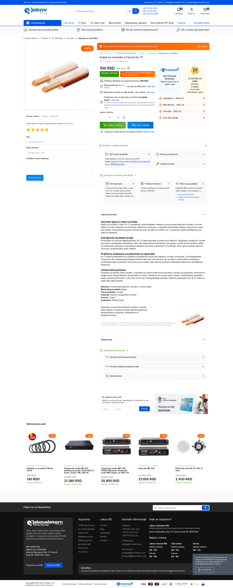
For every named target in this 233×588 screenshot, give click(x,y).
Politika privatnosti (85, 584)
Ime (28, 137)
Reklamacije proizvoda (114, 350)
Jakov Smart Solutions (44, 585)
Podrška (159, 2)
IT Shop (82, 23)
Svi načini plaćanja (86, 529)
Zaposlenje (105, 533)
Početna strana (30, 38)
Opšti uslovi (83, 533)
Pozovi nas (148, 2)
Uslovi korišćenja (69, 584)
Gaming (181, 23)
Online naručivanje (86, 525)
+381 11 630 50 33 (130, 535)
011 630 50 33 (135, 161)
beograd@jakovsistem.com (198, 2)
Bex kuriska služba (186, 194)
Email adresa (32, 147)
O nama (103, 525)
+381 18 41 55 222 (130, 532)
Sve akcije (82, 552)
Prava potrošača (100, 584)
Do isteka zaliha (201, 23)
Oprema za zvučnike (88, 38)
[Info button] (128, 69)
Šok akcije (69, 23)
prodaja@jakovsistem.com (131, 553)
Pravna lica (83, 548)
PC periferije (57, 38)
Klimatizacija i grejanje (136, 23)
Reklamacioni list (85, 536)
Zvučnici (70, 38)
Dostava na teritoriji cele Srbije (118, 175)
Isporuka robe (84, 544)
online (113, 161)
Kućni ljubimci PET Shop (162, 23)
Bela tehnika (115, 23)
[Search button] (135, 11)
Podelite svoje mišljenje (37, 158)
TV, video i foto (97, 23)
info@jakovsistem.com (175, 2)
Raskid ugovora (85, 540)
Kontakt (103, 536)
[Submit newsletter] (205, 508)
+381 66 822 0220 (117, 164)
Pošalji (144, 409)
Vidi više (115, 100)
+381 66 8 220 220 (130, 529)
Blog (102, 529)
